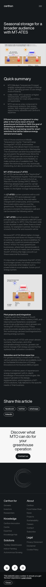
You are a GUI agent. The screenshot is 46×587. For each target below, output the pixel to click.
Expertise (8, 530)
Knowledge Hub (10, 534)
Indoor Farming (10, 548)
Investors (8, 509)
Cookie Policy (32, 549)
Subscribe (31, 531)
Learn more (26, 577)
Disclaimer (31, 545)
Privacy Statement (35, 542)
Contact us (23, 456)
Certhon (30, 505)
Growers (7, 505)
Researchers (9, 512)
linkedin (8, 414)
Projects (30, 516)
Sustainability (32, 520)
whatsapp (33, 408)
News (29, 512)
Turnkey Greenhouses (13, 544)
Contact (30, 527)
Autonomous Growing (13, 552)
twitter (22, 408)
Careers (30, 524)
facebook (9, 408)
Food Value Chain (34, 509)
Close (8, 582)
